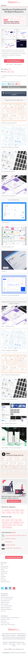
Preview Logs (8, 541)
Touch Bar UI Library (10, 545)
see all (13, 532)
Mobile (17, 510)
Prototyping (3, 576)
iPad (14, 525)
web (8, 71)
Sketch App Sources (19, 642)
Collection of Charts (5, 602)
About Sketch (4, 580)
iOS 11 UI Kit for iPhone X (6, 599)
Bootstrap (9, 527)
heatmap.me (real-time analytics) (18, 652)
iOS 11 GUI (3, 611)
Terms (18, 644)
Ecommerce (5, 522)
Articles (2, 575)
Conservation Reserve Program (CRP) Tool (16, 535)
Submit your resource (5, 581)
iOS (3, 520)
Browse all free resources (14, 557)
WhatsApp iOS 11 (5, 595)
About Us (3, 578)
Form (18, 512)
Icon (13, 510)
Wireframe (7, 510)
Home (2, 564)
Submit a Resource (15, 501)
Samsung (19, 525)
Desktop (9, 512)
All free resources (4, 566)
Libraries (2, 569)
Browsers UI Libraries (10, 538)
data (12, 71)
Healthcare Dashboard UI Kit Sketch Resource (14, 10)
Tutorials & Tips (4, 571)
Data (11, 522)
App (16, 520)
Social (3, 527)
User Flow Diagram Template (7, 597)
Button (3, 512)
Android (7, 520)
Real (14, 512)
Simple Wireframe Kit (5, 600)
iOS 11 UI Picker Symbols (6, 606)
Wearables (16, 522)
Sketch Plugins (4, 573)
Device (22, 510)
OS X (22, 522)
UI (2, 510)
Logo (22, 512)
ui (9, 69)
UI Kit (12, 520)
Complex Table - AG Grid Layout (13, 548)
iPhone (10, 525)
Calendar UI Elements (5, 607)
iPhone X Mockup (4, 604)
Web (20, 520)
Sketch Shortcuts (4, 568)
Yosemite (4, 525)
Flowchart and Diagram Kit (6, 609)
